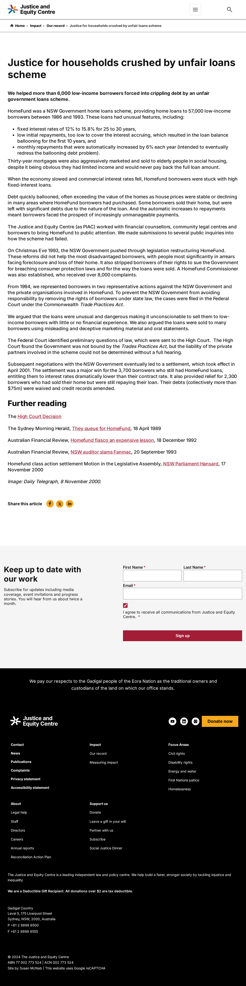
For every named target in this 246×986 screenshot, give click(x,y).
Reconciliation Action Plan (31, 857)
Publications (21, 762)
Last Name (193, 567)
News (15, 753)
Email (128, 585)
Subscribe (97, 839)
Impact (35, 26)
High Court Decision (40, 416)
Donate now (220, 721)
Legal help (19, 812)
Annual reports (22, 848)
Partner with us (101, 830)
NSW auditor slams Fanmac (101, 452)
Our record (56, 26)
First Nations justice (183, 780)
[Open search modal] (229, 9)
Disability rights (180, 762)
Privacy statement (25, 779)
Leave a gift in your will (108, 821)
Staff (14, 821)
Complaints (20, 770)
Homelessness (179, 789)
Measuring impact (104, 762)
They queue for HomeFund (101, 428)
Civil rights (176, 753)
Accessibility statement (30, 787)
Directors (18, 830)
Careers (17, 839)
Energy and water (182, 771)
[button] (50, 503)
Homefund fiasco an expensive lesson (112, 440)
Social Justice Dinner (106, 848)
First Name (133, 567)
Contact (17, 745)
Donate (95, 812)
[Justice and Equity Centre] (31, 9)
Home (20, 26)
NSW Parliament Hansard (190, 464)
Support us (99, 804)
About (16, 804)
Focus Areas (178, 745)
